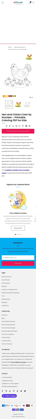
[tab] (15, 234)
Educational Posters (19, 47)
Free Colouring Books (8, 325)
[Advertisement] (18, 24)
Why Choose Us (7, 277)
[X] (13, 126)
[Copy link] (29, 126)
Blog (3, 318)
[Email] (26, 126)
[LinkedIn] (16, 126)
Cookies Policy (6, 341)
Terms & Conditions (8, 334)
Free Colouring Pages (8, 328)
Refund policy (6, 299)
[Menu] (3, 3)
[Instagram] (7, 126)
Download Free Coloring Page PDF (18, 131)
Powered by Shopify (18, 414)
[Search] (33, 3)
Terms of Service (7, 344)
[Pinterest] (23, 126)
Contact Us (5, 305)
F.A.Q (3, 296)
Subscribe (18, 263)
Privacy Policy (6, 337)
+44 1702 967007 (7, 377)
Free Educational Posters (9, 331)
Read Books (18, 228)
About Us (4, 315)
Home (9, 47)
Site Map (4, 302)
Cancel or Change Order (9, 289)
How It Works (6, 280)
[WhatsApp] (20, 126)
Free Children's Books (8, 321)
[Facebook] (10, 126)
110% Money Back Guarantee (10, 293)
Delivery (4, 286)
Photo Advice (6, 283)
